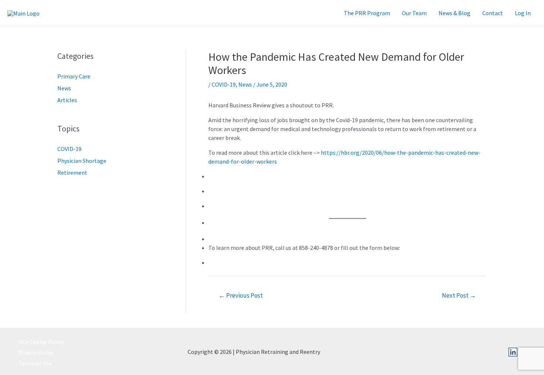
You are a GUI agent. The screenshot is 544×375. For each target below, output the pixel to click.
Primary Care (73, 76)
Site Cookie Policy (41, 341)
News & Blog (454, 13)
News (64, 88)
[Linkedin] (512, 352)
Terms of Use (35, 363)
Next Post (459, 295)
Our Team (414, 13)
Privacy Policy (36, 352)
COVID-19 (69, 149)
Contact (492, 13)
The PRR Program (367, 13)
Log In (523, 13)
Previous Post (241, 295)
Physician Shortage (81, 160)
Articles (67, 100)
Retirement (72, 172)
